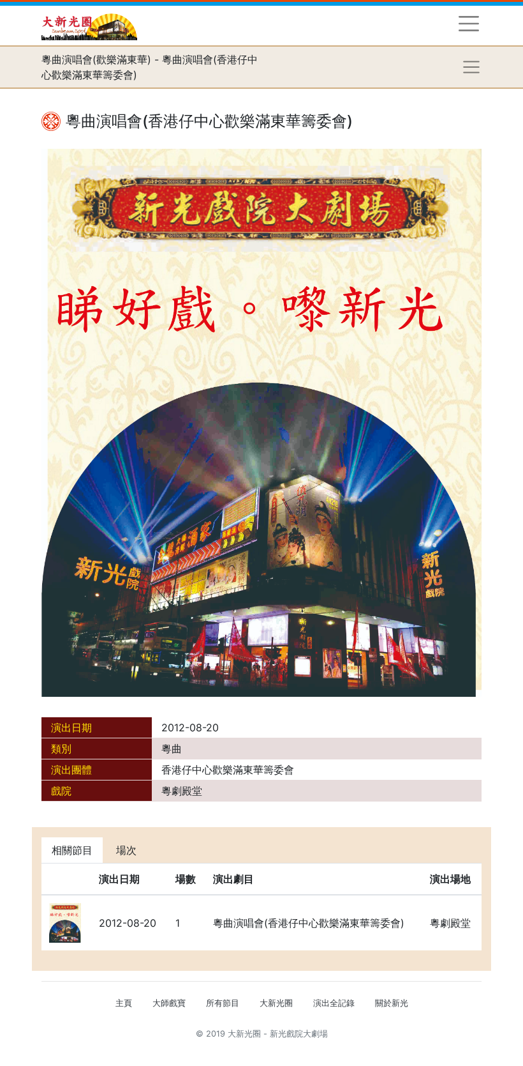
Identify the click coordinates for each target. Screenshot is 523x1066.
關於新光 (391, 1003)
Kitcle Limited (357, 1049)
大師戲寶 (169, 1003)
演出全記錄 (334, 1003)
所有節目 (222, 1003)
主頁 (123, 1003)
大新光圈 (276, 1003)
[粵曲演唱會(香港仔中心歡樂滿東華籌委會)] (261, 422)
